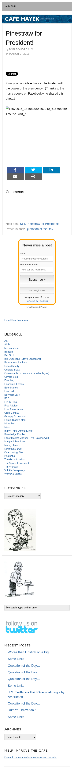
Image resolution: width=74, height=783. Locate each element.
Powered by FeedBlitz (37, 301)
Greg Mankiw (11, 412)
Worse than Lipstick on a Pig (28, 652)
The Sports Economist (16, 463)
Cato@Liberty (11, 366)
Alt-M (7, 344)
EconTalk (9, 391)
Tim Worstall (11, 466)
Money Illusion (12, 445)
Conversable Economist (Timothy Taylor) (26, 373)
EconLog (9, 380)
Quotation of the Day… (41, 229)
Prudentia (9, 455)
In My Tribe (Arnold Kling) (18, 430)
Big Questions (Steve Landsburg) (22, 358)
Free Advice (10, 405)
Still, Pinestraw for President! (39, 223)
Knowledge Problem (15, 434)
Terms (35, 307)
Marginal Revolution (15, 441)
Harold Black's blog (14, 420)
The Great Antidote (14, 459)
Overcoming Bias (13, 452)
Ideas (7, 427)
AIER (7, 340)
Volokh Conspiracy (14, 470)
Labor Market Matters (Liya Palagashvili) (26, 438)
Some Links (16, 659)
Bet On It (9, 355)
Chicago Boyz (12, 369)
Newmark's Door (13, 448)
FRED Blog (10, 402)
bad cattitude (11, 348)
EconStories (11, 387)
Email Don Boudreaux (16, 320)
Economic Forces (14, 384)
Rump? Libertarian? (21, 710)
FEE (6, 398)
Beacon (8, 351)
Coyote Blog (11, 376)
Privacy (43, 307)
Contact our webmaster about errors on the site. (30, 757)
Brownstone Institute (15, 362)
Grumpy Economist (15, 416)
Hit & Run (9, 423)
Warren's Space (13, 473)
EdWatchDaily (12, 394)
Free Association (13, 409)
